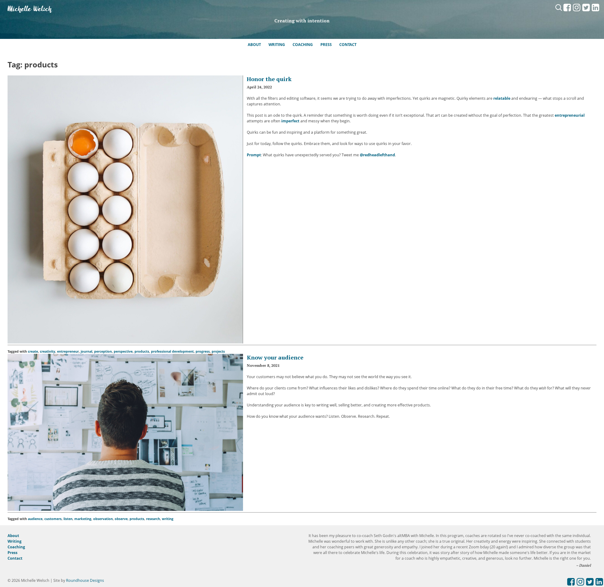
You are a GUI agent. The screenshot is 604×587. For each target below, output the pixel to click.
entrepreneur (68, 351)
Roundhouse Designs (85, 580)
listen (67, 519)
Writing (276, 44)
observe (121, 519)
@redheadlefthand (377, 154)
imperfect (290, 121)
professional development (172, 351)
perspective (123, 351)
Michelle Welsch (30, 9)
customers (53, 519)
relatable (501, 98)
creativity (47, 351)
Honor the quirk (269, 79)
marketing (82, 519)
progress (203, 351)
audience (35, 519)
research (153, 519)
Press (326, 44)
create (33, 351)
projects (218, 351)
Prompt (254, 154)
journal (86, 351)
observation (103, 519)
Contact (348, 44)
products (141, 351)
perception (103, 351)
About (254, 44)
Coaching (303, 44)
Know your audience (275, 357)
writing (167, 519)
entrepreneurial (570, 115)
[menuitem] (567, 11)
